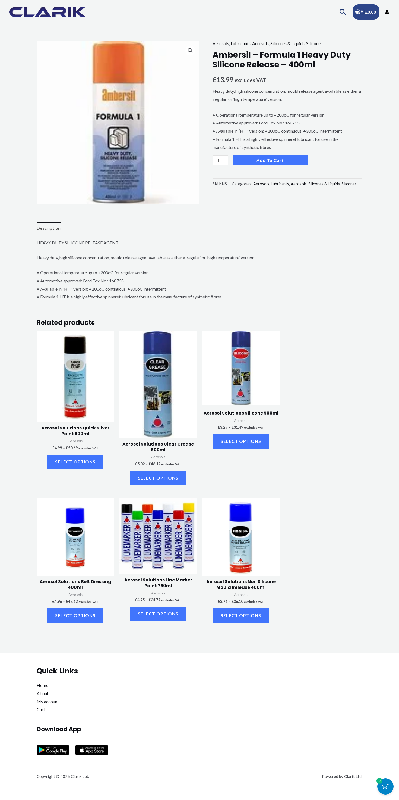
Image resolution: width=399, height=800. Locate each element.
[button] (342, 11)
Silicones (314, 43)
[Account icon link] (387, 12)
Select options (75, 461)
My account (48, 701)
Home (42, 685)
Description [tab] (49, 228)
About (43, 693)
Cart (41, 709)
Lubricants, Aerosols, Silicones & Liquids (268, 43)
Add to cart (270, 160)
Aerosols (221, 43)
